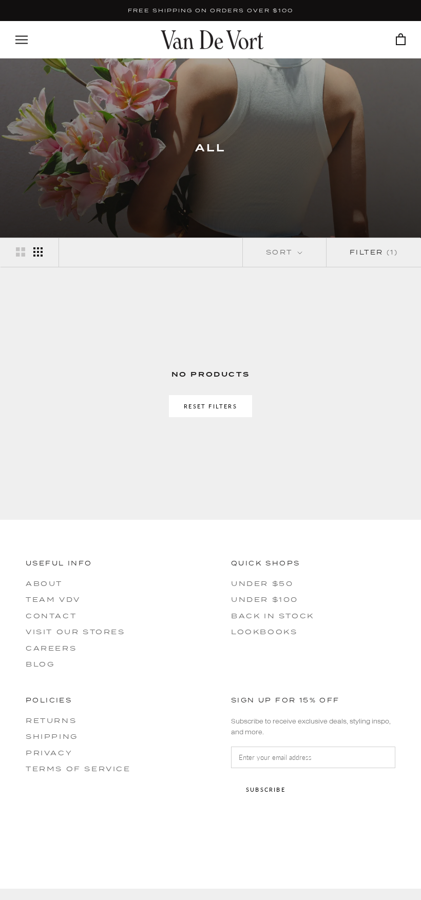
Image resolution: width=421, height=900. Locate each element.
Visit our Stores (75, 631)
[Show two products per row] (20, 252)
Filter (374, 252)
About (44, 583)
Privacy (49, 752)
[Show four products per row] (38, 252)
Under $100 (264, 599)
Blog (40, 664)
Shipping (52, 736)
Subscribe (265, 789)
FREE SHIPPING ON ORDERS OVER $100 (210, 10)
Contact (51, 615)
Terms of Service (78, 768)
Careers (51, 648)
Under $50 (262, 583)
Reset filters (210, 406)
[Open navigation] (21, 39)
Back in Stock (272, 615)
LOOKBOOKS (264, 631)
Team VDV (53, 599)
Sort (281, 252)
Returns (51, 720)
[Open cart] (401, 40)
